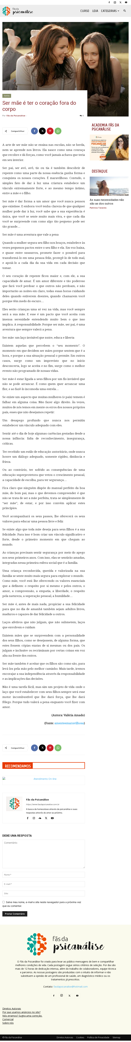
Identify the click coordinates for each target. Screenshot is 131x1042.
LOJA (95, 11)
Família (7, 96)
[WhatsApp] (58, 131)
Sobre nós (8, 1022)
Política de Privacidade (98, 1037)
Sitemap (116, 1037)
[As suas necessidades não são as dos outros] (109, 186)
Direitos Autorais (11, 1008)
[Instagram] (114, 2)
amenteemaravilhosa (69, 723)
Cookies (80, 1037)
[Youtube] (126, 2)
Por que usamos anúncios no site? (21, 1012)
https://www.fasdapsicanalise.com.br (42, 804)
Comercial (7, 1019)
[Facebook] (109, 2)
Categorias (109, 11)
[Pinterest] (50, 131)
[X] (120, 2)
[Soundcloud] (41, 818)
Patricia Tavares (98, 207)
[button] (124, 10)
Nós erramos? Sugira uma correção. (22, 1015)
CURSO (85, 11)
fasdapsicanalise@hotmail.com (71, 986)
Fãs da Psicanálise (15, 115)
